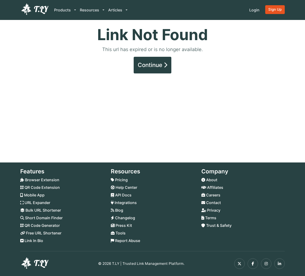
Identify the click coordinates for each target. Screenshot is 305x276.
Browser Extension (41, 179)
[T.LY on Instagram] (266, 263)
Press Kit (123, 225)
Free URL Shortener (43, 233)
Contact (213, 202)
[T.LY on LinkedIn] (279, 263)
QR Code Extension (42, 187)
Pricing (121, 179)
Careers (212, 195)
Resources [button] (90, 10)
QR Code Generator (42, 225)
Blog (118, 210)
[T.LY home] (34, 10)
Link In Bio (33, 240)
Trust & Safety (218, 225)
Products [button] (63, 10)
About (211, 179)
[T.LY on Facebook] (253, 263)
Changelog (124, 217)
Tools (120, 233)
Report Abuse (127, 240)
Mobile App (34, 195)
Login (254, 10)
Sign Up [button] (275, 9)
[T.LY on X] (239, 263)
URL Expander (37, 202)
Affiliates (214, 187)
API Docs (123, 195)
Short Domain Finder (43, 217)
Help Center (126, 187)
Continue (151, 65)
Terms (210, 217)
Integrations (125, 202)
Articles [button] (115, 10)
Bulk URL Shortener (43, 210)
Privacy (213, 210)
